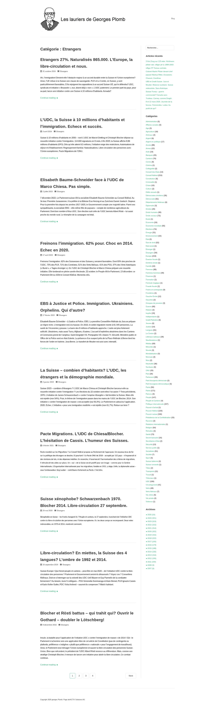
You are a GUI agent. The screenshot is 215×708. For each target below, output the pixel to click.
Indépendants (151, 317)
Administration (151, 121)
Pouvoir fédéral (152, 411)
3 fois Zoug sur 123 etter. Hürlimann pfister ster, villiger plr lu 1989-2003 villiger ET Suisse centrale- (160, 64)
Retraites (149, 431)
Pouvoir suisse (151, 414)
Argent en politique (153, 142)
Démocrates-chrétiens (154, 195)
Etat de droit (150, 243)
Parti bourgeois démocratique (157, 384)
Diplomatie (150, 206)
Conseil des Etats (153, 172)
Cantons (149, 158)
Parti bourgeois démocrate (156, 380)
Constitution (150, 179)
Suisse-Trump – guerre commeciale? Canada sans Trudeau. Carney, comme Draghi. (159, 95)
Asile (148, 152)
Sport (148, 458)
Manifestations (151, 340)
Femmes (149, 269)
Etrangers (64, 71)
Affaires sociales (152, 125)
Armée (148, 145)
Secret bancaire (152, 438)
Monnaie (149, 357)
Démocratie (150, 199)
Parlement (150, 377)
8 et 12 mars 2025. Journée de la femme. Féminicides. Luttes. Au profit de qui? (159, 105)
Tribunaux (150, 478)
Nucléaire (149, 367)
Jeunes (149, 323)
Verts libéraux (151, 491)
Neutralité (149, 364)
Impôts (148, 313)
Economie (150, 222)
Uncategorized (151, 485)
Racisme (149, 421)
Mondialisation (151, 354)
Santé (148, 434)
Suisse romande (152, 465)
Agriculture (150, 132)
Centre (148, 162)
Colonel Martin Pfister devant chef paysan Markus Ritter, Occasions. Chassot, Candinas (159, 74)
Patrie (148, 391)
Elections (149, 229)
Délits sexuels (151, 192)
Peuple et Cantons (153, 401)
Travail (148, 475)
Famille (149, 266)
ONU (148, 370)
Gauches (149, 300)
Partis (148, 387)
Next (131, 676)
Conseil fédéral (152, 175)
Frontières (150, 293)
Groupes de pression (154, 303)
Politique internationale (155, 404)
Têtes (148, 468)
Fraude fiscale (151, 286)
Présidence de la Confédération (158, 417)
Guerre (148, 306)
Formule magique (153, 283)
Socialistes (150, 451)
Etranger (149, 249)
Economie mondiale (153, 226)
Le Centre (150, 333)
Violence (149, 502)
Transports (150, 471)
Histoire (149, 310)
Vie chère (149, 495)
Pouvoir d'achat (152, 407)
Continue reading (48, 98)
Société (149, 454)
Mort (147, 360)
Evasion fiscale (152, 259)
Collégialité (150, 169)
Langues (149, 330)
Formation (150, 280)
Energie (149, 232)
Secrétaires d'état (153, 441)
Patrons (149, 394)
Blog (173, 18)
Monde (148, 350)
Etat (147, 239)
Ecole (148, 219)
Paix (147, 374)
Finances (149, 276)
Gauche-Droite (151, 296)
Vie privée (150, 498)
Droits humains (152, 212)
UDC (148, 481)
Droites (148, 209)
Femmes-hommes (153, 273)
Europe (149, 256)
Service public (151, 448)
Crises (148, 185)
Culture (149, 189)
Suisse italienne (152, 461)
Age (147, 128)
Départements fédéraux (155, 202)
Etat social (150, 246)
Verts (148, 488)
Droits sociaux (151, 216)
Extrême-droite (152, 263)
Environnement (152, 236)
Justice (148, 327)
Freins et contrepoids (154, 290)
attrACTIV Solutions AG (76, 700)
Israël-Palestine (152, 320)
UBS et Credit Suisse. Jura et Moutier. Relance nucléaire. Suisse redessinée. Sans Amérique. (159, 84)
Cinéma (149, 165)
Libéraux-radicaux (153, 337)
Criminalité (150, 182)
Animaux (149, 135)
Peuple (148, 397)
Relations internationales (155, 424)
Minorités (149, 347)
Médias (149, 343)
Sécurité (149, 444)
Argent (148, 138)
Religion (149, 428)
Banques (149, 155)
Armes (148, 148)
